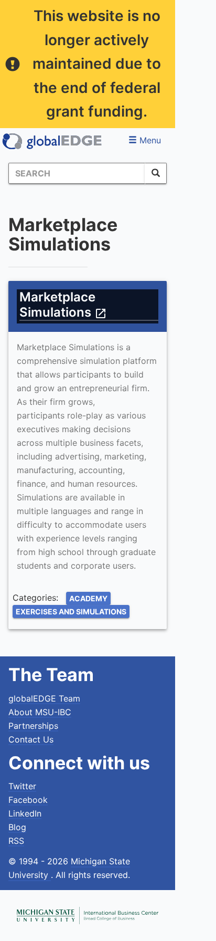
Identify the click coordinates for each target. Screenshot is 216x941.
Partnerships (33, 725)
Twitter (22, 786)
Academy (88, 598)
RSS (16, 840)
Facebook (28, 799)
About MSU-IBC (39, 712)
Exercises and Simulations (71, 611)
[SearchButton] (156, 173)
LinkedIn (24, 813)
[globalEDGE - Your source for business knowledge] (52, 141)
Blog (17, 827)
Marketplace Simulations (63, 304)
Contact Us (30, 739)
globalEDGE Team (44, 698)
